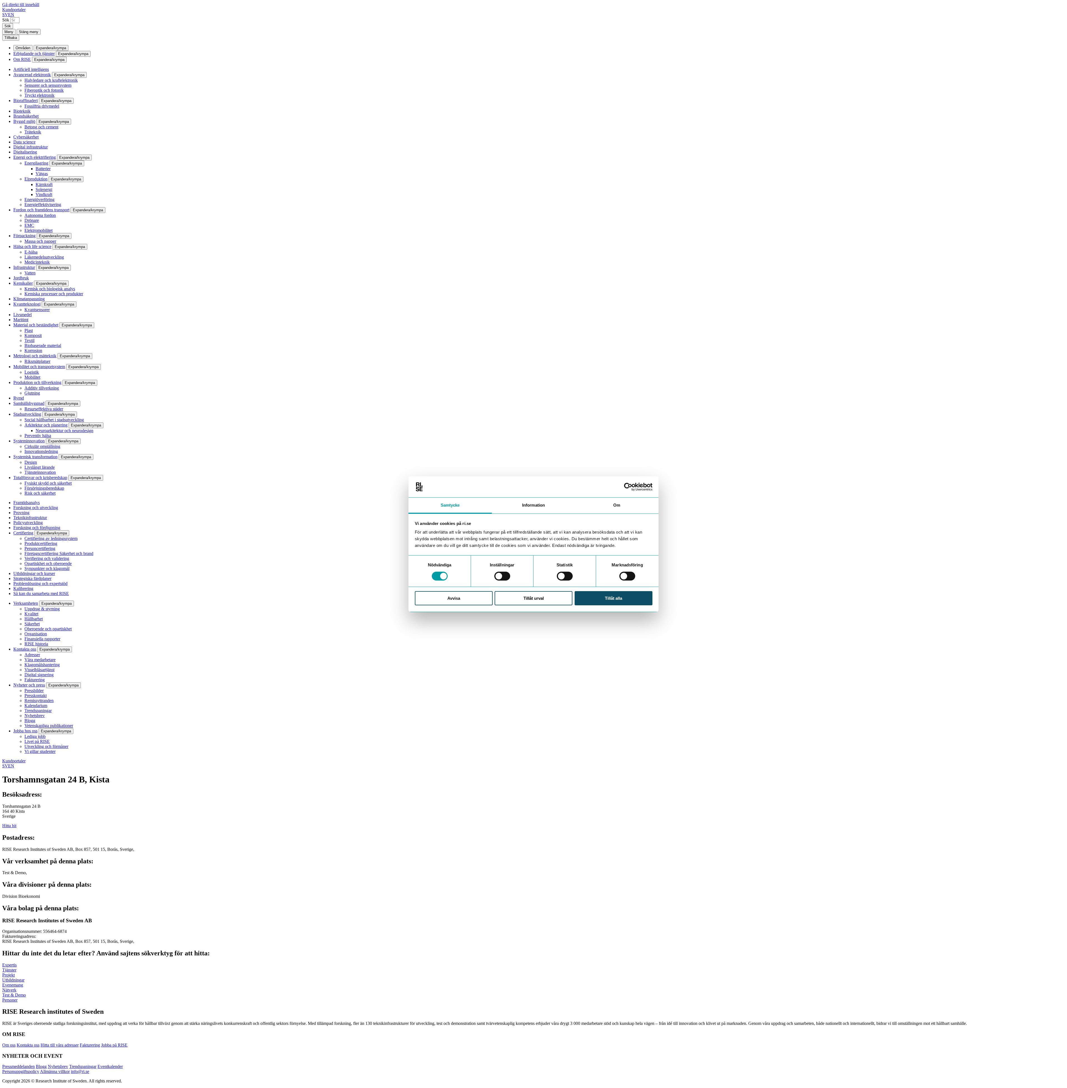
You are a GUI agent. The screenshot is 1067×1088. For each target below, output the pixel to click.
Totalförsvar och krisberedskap (40, 477)
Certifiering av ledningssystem (51, 538)
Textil (29, 340)
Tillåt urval (533, 598)
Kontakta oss (24, 649)
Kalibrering (23, 588)
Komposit (33, 335)
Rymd (18, 398)
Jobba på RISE (114, 1045)
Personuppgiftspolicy (20, 1071)
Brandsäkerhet (26, 116)
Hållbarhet (33, 618)
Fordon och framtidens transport (41, 209)
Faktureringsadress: (19, 936)
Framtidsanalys (26, 502)
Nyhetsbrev (34, 715)
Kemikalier (23, 283)
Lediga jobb (35, 736)
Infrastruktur (24, 267)
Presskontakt (35, 695)
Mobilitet (32, 377)
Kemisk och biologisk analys (49, 288)
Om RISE (22, 59)
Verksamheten (25, 603)
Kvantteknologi (27, 304)
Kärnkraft (44, 184)
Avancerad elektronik (32, 74)
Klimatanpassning (29, 298)
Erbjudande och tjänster (34, 53)
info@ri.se (80, 1071)
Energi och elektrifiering (34, 157)
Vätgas (42, 173)
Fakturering (34, 679)
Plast (28, 330)
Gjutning (32, 393)
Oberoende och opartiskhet (48, 628)
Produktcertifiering (40, 543)
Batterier (43, 168)
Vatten (30, 273)
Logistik (31, 372)
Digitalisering (25, 152)
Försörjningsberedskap (44, 488)
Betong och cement (41, 127)
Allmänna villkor (55, 1071)
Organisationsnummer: (22, 931)
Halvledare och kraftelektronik (51, 80)
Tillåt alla (613, 598)
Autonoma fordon (40, 215)
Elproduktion (36, 179)
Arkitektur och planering (46, 425)
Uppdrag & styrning (42, 608)
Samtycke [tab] (450, 505)
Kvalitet (31, 613)
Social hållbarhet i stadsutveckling (54, 419)
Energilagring (36, 163)
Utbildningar (13, 980)
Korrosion (33, 350)
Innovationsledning (41, 451)
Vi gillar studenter (40, 751)
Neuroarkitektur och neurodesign (64, 430)
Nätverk (9, 990)
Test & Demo (14, 995)
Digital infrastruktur (30, 147)
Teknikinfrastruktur (30, 517)
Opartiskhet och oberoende (48, 563)
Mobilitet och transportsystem (39, 366)
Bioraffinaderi (25, 100)
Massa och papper (40, 241)
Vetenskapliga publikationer (48, 725)
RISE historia (36, 643)
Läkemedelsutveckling (44, 257)
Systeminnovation (29, 440)
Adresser (32, 654)
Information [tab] (533, 505)
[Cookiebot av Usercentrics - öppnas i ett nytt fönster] (628, 487)
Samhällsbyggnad (28, 403)
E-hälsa (31, 252)
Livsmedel (22, 314)
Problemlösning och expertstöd (40, 583)
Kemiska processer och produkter (53, 293)
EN (11, 14)
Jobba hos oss (25, 730)
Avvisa (453, 598)
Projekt (8, 975)
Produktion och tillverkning (37, 382)
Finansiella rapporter (42, 638)
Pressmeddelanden (18, 1066)
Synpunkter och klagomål (46, 568)
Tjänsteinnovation (40, 472)
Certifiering (23, 533)
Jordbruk (21, 278)
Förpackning (24, 235)
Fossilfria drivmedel (41, 106)
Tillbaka (10, 38)
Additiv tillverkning (41, 388)
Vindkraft (44, 194)
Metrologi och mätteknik (34, 355)
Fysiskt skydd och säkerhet (48, 483)
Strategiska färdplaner (32, 578)
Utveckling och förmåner (46, 746)
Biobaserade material (42, 345)
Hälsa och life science (32, 246)
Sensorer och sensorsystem (47, 85)
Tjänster (9, 970)
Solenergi (44, 189)
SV (5, 14)
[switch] (502, 576)
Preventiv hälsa (37, 435)
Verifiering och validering (46, 558)
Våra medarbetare (40, 659)
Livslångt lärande (39, 467)
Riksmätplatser (37, 361)
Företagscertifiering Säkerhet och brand (58, 553)
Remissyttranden (39, 700)
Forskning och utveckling (35, 507)
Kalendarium (35, 705)
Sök (5, 20)
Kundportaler (14, 9)
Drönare (31, 220)
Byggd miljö (24, 121)
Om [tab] (616, 505)
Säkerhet (32, 623)
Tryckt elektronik (39, 95)
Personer (10, 1000)
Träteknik (32, 132)
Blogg (29, 720)
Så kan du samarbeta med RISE (41, 593)
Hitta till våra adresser (60, 1045)
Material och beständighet (35, 325)
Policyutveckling (28, 522)
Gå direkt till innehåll (20, 4)
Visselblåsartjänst (39, 669)
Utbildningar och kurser (34, 573)
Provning (21, 512)
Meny (8, 32)
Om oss (9, 1045)
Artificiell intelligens (31, 69)
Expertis (9, 965)
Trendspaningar (38, 710)
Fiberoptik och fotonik (44, 90)
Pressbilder (34, 690)
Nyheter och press (29, 685)
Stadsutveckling (27, 414)
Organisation (35, 633)
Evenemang (12, 985)
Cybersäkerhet (26, 137)
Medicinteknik (37, 262)
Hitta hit (9, 825)
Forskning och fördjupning (36, 527)
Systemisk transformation (35, 456)
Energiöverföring (39, 199)
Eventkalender (110, 1066)
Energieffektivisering (42, 204)
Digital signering (39, 674)
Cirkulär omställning (42, 446)
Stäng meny (28, 32)
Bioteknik (22, 111)
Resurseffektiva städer (43, 409)
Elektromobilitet (38, 230)
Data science (24, 142)
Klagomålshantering (42, 664)
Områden (23, 48)
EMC (29, 225)
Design (30, 462)
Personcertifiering (39, 548)
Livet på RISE (37, 741)
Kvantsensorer (37, 309)
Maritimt (20, 319)
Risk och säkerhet (40, 493)
